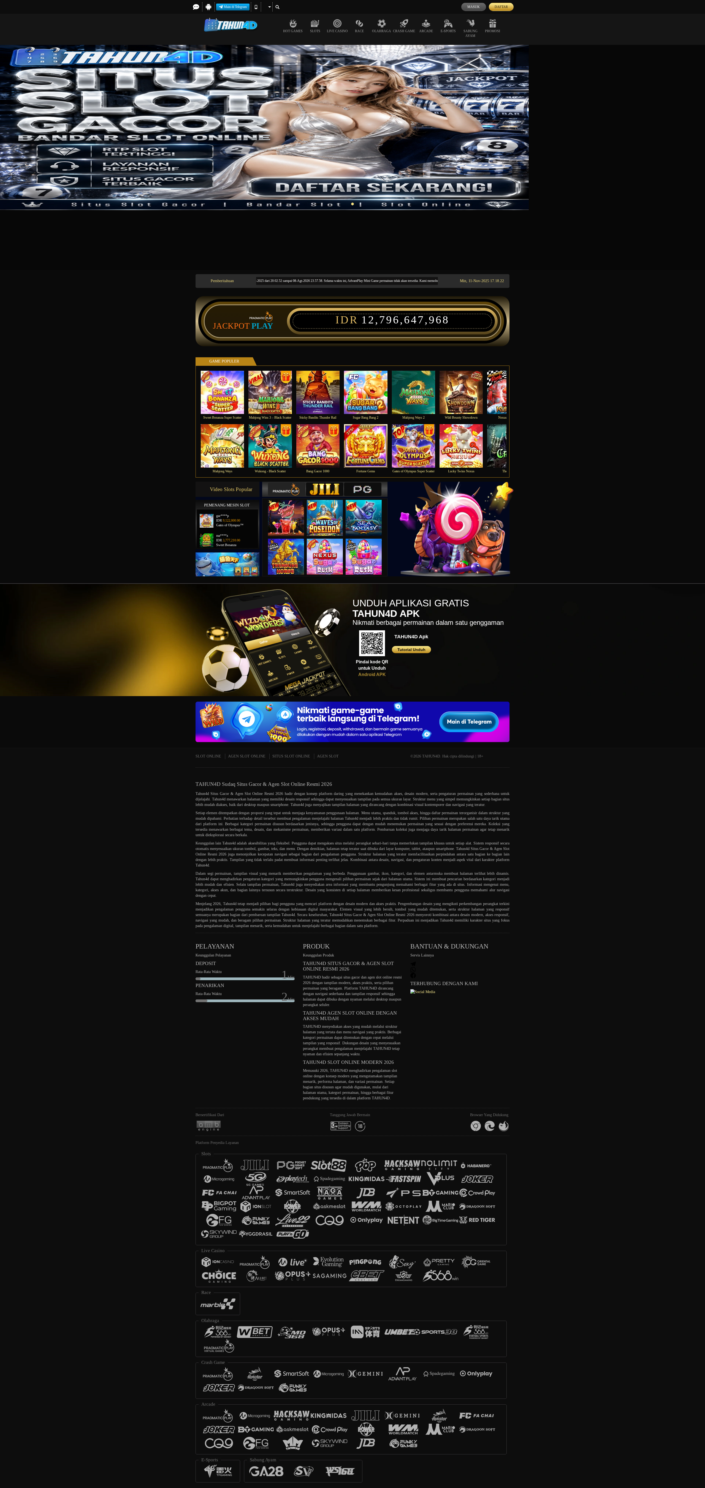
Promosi (492, 31)
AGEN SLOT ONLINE (246, 756)
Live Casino (337, 31)
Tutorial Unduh (411, 649)
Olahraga (381, 31)
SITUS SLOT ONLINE (291, 756)
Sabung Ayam (470, 33)
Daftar (501, 7)
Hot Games (293, 31)
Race (359, 31)
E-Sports (448, 31)
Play (262, 326)
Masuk (473, 7)
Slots (315, 31)
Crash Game (404, 31)
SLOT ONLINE (208, 756)
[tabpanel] (352, 127)
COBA (289, 512)
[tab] (286, 489)
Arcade (426, 31)
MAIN (226, 392)
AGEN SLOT (328, 756)
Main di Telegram (235, 7)
